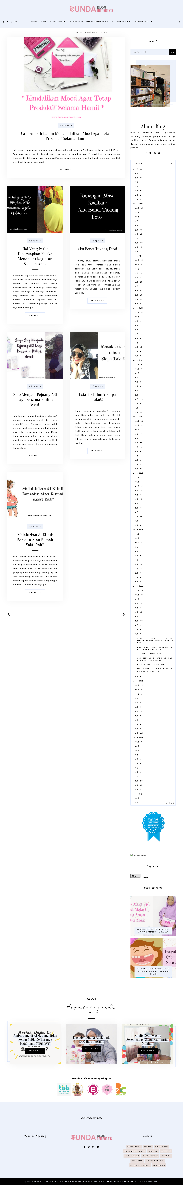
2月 (138, 195)
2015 (137, 794)
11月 (138, 212)
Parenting (137, 1160)
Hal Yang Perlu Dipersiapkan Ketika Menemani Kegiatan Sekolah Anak (35, 256)
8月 (138, 173)
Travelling (159, 1165)
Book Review (161, 1146)
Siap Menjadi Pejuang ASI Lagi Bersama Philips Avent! (35, 399)
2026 (138, 169)
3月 (138, 191)
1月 (138, 199)
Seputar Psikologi (140, 1165)
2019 (138, 529)
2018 (138, 586)
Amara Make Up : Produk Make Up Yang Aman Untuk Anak (153, 930)
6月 (138, 182)
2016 (138, 737)
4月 (138, 186)
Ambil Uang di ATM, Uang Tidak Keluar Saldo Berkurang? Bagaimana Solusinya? (35, 1040)
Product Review (154, 1160)
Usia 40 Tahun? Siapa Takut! (97, 397)
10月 (139, 217)
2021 (138, 416)
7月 (138, 178)
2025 (137, 204)
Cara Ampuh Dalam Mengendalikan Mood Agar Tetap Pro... (155, 641)
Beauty (147, 1146)
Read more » (66, 170)
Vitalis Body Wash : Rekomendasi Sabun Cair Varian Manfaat (147, 1040)
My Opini (166, 1156)
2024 (138, 256)
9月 (138, 221)
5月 (138, 234)
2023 (137, 308)
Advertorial (143, 22)
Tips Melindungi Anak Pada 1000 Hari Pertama (91, 1040)
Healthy (153, 1151)
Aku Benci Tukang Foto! (97, 248)
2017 (137, 681)
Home (34, 22)
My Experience (150, 1156)
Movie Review (132, 1156)
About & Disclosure (53, 22)
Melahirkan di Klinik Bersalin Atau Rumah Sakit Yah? (35, 539)
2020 (137, 473)
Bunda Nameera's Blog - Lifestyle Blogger (57, 1182)
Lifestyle (123, 22)
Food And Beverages (134, 1151)
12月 (138, 208)
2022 (137, 360)
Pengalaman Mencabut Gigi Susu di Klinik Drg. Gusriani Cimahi (153, 971)
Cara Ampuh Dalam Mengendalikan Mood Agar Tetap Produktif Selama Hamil (66, 136)
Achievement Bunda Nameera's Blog (91, 22)
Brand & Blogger (124, 1182)
